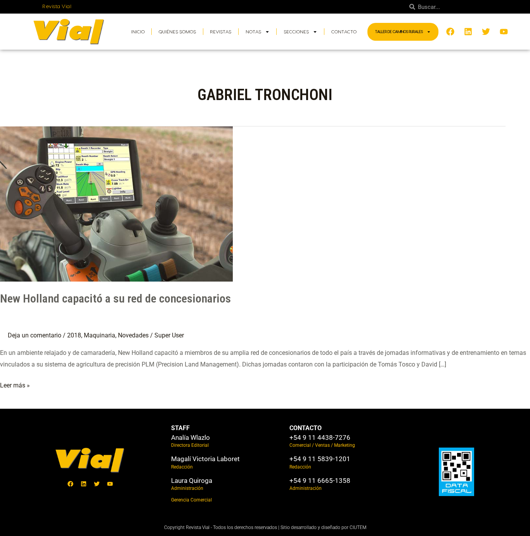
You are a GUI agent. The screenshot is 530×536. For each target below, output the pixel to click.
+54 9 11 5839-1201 (319, 459)
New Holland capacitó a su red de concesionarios (115, 298)
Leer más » (15, 384)
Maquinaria (99, 335)
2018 (74, 335)
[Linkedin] (84, 484)
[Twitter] (97, 484)
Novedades (133, 335)
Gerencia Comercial (191, 500)
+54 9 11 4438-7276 (319, 437)
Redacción (182, 467)
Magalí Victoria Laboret (205, 459)
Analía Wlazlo (190, 437)
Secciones (296, 31)
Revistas (220, 31)
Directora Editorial (190, 445)
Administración (187, 488)
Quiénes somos (177, 31)
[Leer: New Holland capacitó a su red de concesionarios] (116, 203)
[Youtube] (110, 484)
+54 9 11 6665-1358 (319, 480)
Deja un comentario (34, 335)
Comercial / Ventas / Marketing (322, 445)
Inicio (138, 31)
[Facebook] (70, 484)
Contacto (344, 31)
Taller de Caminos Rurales (399, 32)
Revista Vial (56, 6)
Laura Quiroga (191, 480)
